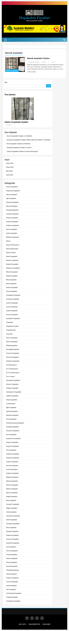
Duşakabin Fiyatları (12, 326)
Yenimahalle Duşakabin (13, 593)
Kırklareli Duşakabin (12, 458)
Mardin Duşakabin (12, 489)
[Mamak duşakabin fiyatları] (15, 64)
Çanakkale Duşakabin (13, 295)
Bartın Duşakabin (11, 256)
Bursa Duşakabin (11, 291)
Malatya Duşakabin (12, 477)
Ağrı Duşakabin (11, 198)
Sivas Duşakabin (11, 562)
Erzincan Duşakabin (12, 353)
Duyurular (9, 334)
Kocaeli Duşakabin (12, 465)
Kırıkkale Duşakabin (12, 454)
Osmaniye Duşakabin (13, 516)
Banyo (8, 241)
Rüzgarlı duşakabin (12, 531)
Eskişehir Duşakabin (12, 361)
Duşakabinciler (11, 330)
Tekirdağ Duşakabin (12, 570)
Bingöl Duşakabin (12, 276)
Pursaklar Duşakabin (13, 523)
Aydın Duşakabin (11, 233)
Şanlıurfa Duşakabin (12, 543)
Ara (6, 82)
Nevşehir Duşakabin (12, 504)
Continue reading (31, 71)
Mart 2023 (9, 171)
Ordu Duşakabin (11, 512)
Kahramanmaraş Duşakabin (15, 423)
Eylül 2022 (9, 175)
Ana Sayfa (22, 624)
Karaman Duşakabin (12, 430)
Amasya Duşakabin (12, 214)
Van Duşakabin (11, 589)
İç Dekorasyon (10, 403)
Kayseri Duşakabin (12, 442)
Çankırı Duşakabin (12, 303)
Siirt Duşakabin (11, 547)
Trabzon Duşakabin (12, 578)
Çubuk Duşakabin (12, 310)
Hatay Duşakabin (11, 400)
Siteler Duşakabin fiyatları (16, 122)
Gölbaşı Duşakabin (12, 388)
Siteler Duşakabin (12, 558)
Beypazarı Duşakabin (13, 268)
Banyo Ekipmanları (12, 249)
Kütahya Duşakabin (12, 473)
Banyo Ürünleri (11, 252)
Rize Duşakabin (11, 527)
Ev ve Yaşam (10, 376)
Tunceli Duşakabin (12, 581)
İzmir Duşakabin (11, 419)
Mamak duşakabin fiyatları (38, 58)
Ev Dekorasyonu (11, 365)
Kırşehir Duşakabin (12, 461)
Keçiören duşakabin (12, 446)
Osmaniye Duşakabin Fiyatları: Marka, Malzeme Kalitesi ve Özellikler (28, 140)
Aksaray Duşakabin (12, 202)
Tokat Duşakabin (11, 574)
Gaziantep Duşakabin (13, 380)
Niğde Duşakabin (11, 508)
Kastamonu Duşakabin (13, 438)
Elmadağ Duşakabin (12, 349)
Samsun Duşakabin (12, 539)
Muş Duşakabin (11, 500)
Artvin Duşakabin (11, 229)
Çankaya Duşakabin (12, 299)
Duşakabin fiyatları (34, 18)
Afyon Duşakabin (11, 194)
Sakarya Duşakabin (12, 535)
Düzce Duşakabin (12, 338)
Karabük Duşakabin (12, 427)
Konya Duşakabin (12, 469)
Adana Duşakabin (12, 187)
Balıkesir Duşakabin (12, 237)
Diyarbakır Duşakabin (13, 318)
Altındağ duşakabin (12, 210)
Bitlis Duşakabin (11, 280)
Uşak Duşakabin (11, 585)
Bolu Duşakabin (11, 283)
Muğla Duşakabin (11, 496)
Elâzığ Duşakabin (12, 345)
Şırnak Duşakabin (12, 566)
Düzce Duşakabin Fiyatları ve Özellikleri (19, 136)
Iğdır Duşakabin (11, 407)
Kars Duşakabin (11, 434)
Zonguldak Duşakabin (13, 601)
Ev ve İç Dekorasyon (12, 372)
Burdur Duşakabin (12, 287)
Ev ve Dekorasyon (12, 369)
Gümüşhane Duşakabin (13, 392)
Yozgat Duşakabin (12, 597)
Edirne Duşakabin (12, 341)
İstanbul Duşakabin (12, 415)
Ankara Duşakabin (12, 218)
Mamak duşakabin (12, 70)
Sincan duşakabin (12, 550)
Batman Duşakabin (12, 260)
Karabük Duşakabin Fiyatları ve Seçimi (19, 147)
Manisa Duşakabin (12, 485)
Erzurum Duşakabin (12, 357)
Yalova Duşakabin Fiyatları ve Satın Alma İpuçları (22, 151)
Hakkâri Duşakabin (12, 396)
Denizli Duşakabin (12, 314)
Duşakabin (9, 322)
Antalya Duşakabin (12, 221)
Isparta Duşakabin (12, 411)
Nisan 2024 (10, 163)
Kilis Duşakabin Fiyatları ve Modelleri (18, 143)
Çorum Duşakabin (12, 307)
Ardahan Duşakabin (12, 225)
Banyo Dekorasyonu (12, 245)
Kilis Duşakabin (11, 450)
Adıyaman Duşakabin (13, 190)
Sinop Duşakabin (11, 554)
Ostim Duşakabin (11, 519)
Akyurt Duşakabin (12, 206)
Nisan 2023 (10, 167)
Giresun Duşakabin (12, 384)
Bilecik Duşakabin (12, 272)
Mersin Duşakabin (12, 492)
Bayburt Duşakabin (12, 264)
